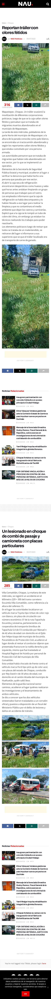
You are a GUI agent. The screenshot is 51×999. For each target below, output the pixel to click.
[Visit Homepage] (25, 3)
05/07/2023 (31, 39)
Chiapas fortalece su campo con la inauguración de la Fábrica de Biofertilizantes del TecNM (31, 460)
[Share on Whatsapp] (36, 105)
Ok (25, 994)
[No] (47, 987)
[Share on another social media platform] (45, 105)
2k (33, 406)
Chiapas (11, 23)
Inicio (4, 23)
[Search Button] (47, 4)
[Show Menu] (3, 4)
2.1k (33, 483)
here (43, 963)
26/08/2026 (21, 406)
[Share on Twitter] (27, 105)
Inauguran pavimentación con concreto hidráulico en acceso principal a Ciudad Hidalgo (29, 400)
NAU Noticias (16, 39)
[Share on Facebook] (18, 105)
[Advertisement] (25, 13)
